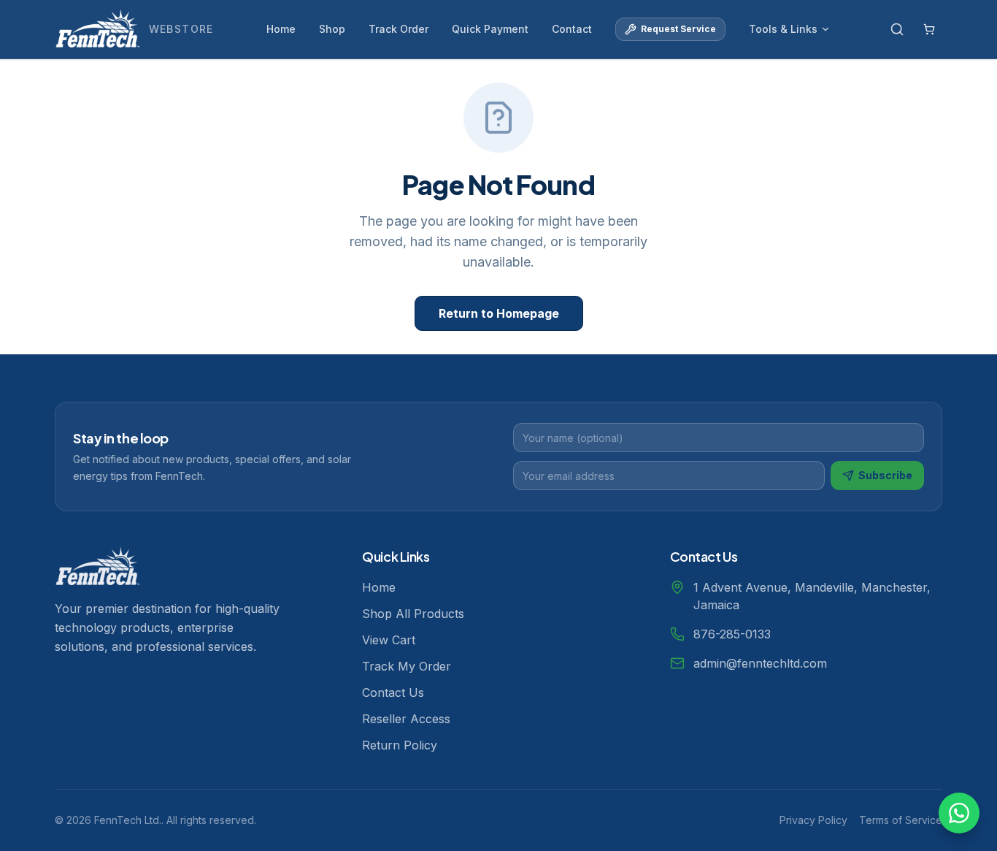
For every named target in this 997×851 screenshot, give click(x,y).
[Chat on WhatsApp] (959, 813)
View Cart (388, 640)
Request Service (678, 28)
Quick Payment (490, 29)
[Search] (897, 29)
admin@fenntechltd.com (760, 663)
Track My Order (406, 666)
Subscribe (885, 475)
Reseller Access (406, 718)
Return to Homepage (499, 313)
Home (281, 29)
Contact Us (393, 692)
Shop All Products (413, 613)
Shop (332, 29)
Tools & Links (783, 29)
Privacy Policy (813, 820)
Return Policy (399, 745)
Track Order (398, 29)
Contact (572, 29)
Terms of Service (900, 820)
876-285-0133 (732, 634)
